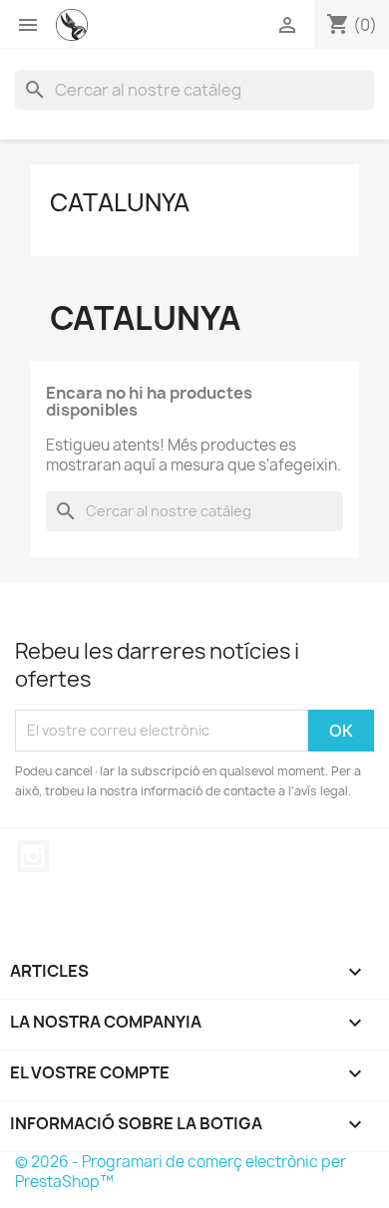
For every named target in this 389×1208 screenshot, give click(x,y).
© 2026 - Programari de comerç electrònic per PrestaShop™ (180, 1171)
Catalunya (120, 202)
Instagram (33, 856)
